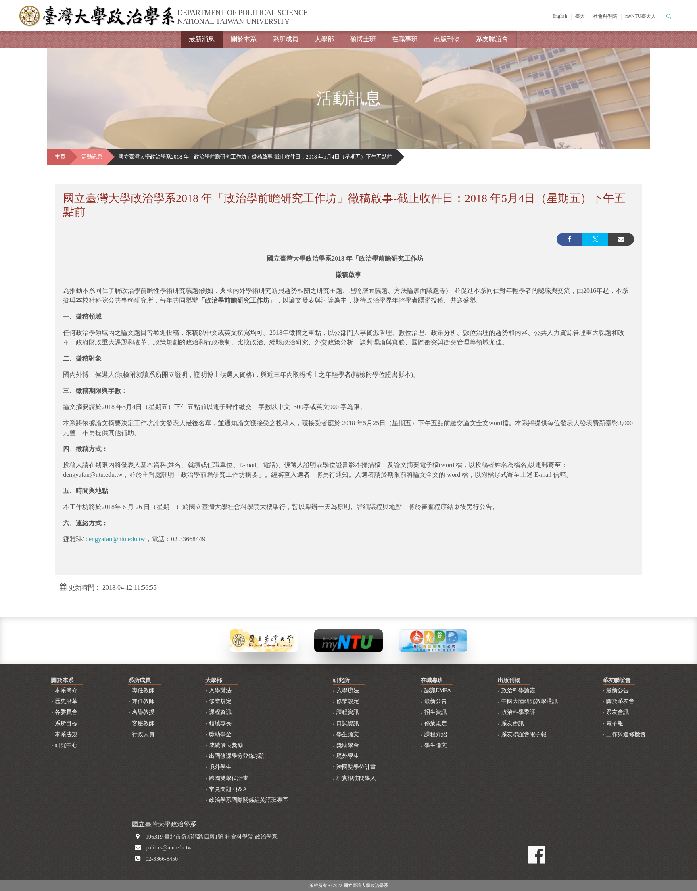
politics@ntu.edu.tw (169, 848)
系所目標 (66, 723)
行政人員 (143, 734)
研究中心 (66, 745)
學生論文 (347, 734)
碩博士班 (363, 39)
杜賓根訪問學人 (356, 778)
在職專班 (405, 39)
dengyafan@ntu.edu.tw (115, 539)
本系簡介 (66, 690)
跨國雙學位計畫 (228, 778)
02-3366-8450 (162, 859)
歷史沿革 (66, 701)
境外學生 (220, 767)
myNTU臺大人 (640, 16)
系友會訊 (512, 723)
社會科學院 (605, 16)
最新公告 (435, 701)
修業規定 (220, 701)
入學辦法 (220, 690)
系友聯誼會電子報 (524, 734)
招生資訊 (435, 712)
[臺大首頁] (264, 639)
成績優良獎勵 (226, 745)
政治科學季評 (518, 712)
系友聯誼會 (492, 39)
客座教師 (143, 723)
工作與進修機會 (626, 734)
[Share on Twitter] (595, 239)
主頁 (60, 157)
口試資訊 (347, 723)
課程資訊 (220, 712)
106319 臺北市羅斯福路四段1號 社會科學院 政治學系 (212, 837)
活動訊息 (91, 157)
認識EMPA (437, 690)
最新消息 (202, 39)
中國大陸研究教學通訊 (529, 701)
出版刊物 (447, 39)
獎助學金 (220, 734)
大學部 (324, 39)
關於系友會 (620, 701)
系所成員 (285, 39)
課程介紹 (435, 734)
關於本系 (244, 39)
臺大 (580, 16)
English (560, 16)
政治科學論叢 (518, 690)
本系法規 (66, 734)
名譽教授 (143, 712)
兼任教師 (143, 701)
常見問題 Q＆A (228, 789)
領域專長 (220, 723)
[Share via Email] (621, 239)
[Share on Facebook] (569, 239)
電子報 (614, 723)
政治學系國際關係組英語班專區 (248, 800)
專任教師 (143, 690)
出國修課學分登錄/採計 (238, 756)
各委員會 (66, 712)
